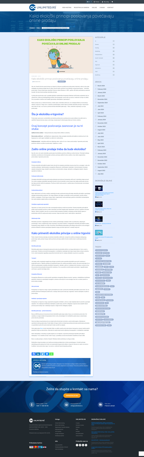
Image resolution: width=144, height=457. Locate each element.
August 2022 (101, 170)
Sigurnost (104, 64)
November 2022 (102, 160)
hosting (108, 270)
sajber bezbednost (102, 286)
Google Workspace (59, 433)
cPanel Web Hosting (60, 423)
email (106, 267)
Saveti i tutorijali (104, 58)
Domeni (104, 44)
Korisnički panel (79, 433)
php (97, 275)
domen (107, 264)
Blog (38, 28)
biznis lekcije (100, 255)
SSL (103, 297)
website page (99, 319)
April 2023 (101, 143)
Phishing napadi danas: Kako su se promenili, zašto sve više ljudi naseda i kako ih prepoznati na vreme (104, 194)
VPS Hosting (58, 431)
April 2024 (101, 113)
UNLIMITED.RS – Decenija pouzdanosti (103, 223)
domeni (99, 267)
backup (99, 253)
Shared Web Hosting (104, 295)
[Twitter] (42, 354)
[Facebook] (34, 354)
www (109, 325)
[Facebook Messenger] (47, 354)
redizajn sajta (107, 278)
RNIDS (108, 280)
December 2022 (102, 157)
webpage (100, 311)
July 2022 (100, 174)
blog (107, 255)
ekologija (61, 81)
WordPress (104, 75)
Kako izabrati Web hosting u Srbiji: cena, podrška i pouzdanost (103, 209)
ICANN (98, 272)
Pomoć (97, 1)
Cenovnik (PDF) (58, 445)
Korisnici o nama (80, 425)
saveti (99, 289)
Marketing (104, 51)
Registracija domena (81, 7)
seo (97, 292)
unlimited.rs (99, 303)
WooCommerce (108, 319)
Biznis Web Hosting (59, 425)
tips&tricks (100, 300)
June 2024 (101, 109)
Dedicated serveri (59, 429)
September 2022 (103, 167)
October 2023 (102, 126)
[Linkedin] (38, 354)
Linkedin (83, 445)
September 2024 (103, 103)
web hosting (101, 306)
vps (107, 303)
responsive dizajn (100, 280)
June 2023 (101, 136)
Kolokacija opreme (59, 435)
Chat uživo (107, 403)
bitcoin (106, 253)
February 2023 (102, 150)
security (106, 289)
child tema (98, 258)
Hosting (104, 48)
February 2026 (102, 89)
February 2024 (102, 116)
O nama (102, 7)
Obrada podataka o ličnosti (61, 447)
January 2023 (102, 153)
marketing (107, 272)
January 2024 (102, 119)
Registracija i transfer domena (62, 427)
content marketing (103, 261)
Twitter (80, 445)
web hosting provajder (102, 308)
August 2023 (101, 130)
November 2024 (102, 99)
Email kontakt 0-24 (76, 403)
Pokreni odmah (110, 406)
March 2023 (101, 147)
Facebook (77, 445)
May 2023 (101, 140)
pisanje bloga (105, 275)
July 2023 (100, 133)
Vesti (104, 71)
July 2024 (100, 106)
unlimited (109, 300)
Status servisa (79, 435)
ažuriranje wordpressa (101, 250)
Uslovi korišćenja (59, 449)
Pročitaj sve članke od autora (40, 372)
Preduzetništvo (104, 54)
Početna (32, 28)
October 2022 (102, 164)
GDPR (111, 267)
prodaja (98, 278)
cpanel (98, 264)
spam (97, 297)
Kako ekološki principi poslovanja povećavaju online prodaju (55, 28)
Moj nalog (106, 1)
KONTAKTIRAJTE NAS (72, 395)
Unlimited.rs (104, 68)
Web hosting (66, 7)
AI (104, 41)
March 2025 (101, 96)
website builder (102, 317)
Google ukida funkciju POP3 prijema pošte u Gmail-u (101, 447)
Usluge (94, 7)
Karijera (78, 427)
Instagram (86, 445)
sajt (112, 286)
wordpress (102, 322)
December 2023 (102, 123)
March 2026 (101, 86)
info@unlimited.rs (76, 406)
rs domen (100, 283)
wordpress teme (100, 325)
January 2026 (102, 92)
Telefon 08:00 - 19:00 (41, 403)
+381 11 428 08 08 (42, 406)
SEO (104, 61)
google (99, 270)
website (100, 314)
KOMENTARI (37, 81)
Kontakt (110, 7)
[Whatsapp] (51, 354)
